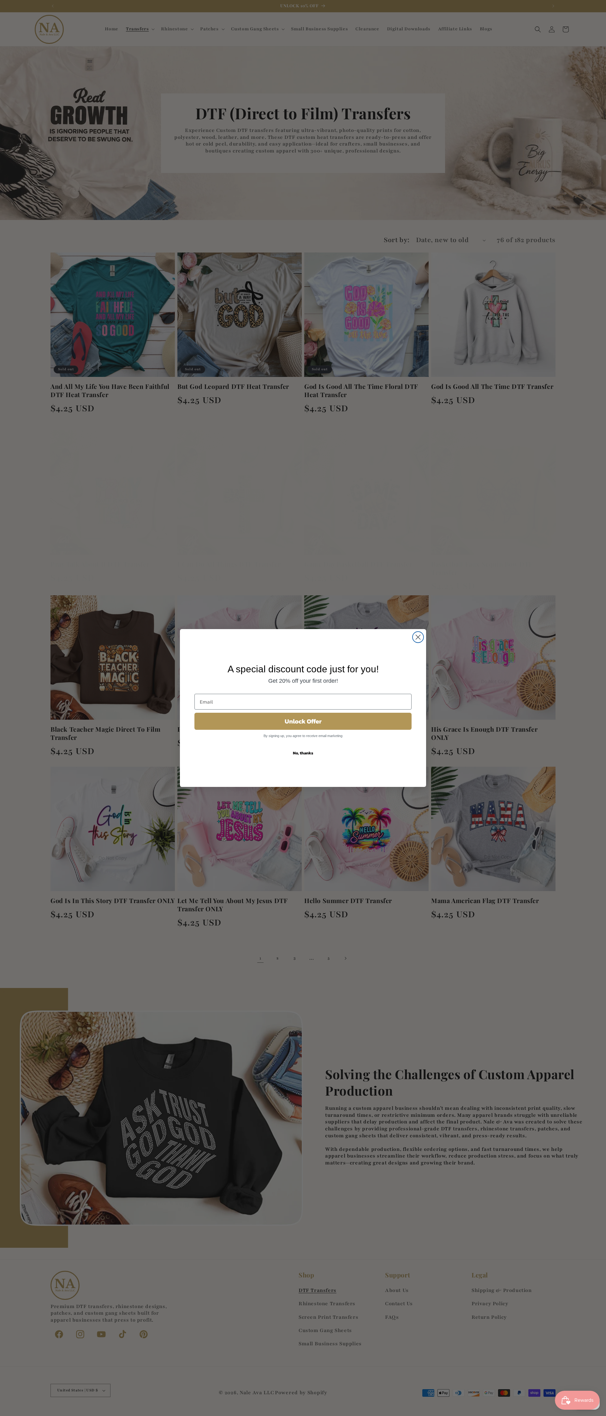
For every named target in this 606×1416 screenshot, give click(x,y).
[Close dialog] (418, 637)
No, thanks (303, 753)
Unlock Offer (303, 721)
